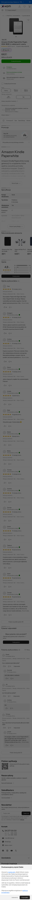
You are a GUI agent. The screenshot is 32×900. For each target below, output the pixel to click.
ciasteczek (11, 872)
